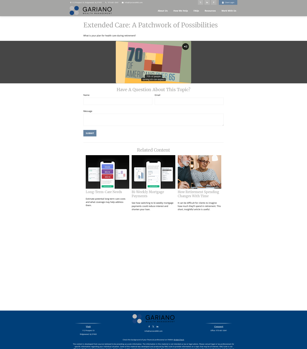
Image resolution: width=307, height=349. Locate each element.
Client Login (229, 2)
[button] (163, 10)
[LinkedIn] (207, 2)
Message (87, 111)
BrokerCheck (179, 340)
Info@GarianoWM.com (134, 2)
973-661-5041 (113, 2)
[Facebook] (213, 2)
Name (86, 95)
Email (157, 95)
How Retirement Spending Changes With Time (198, 194)
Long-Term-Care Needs (104, 192)
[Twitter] (200, 2)
